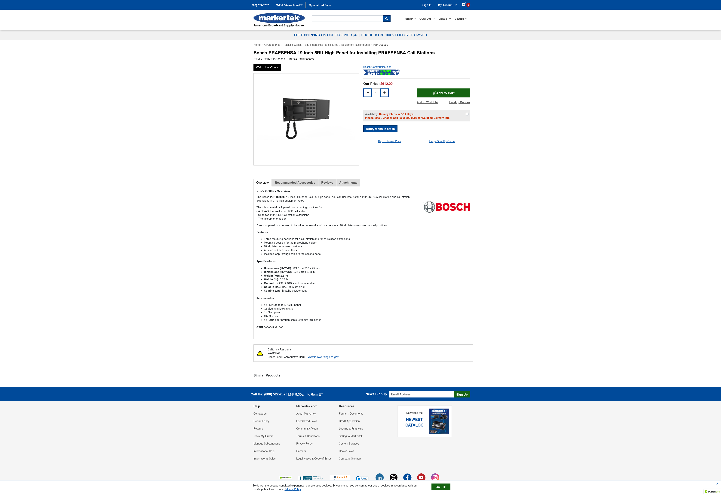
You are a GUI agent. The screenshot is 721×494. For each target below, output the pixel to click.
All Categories (272, 44)
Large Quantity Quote (442, 141)
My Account (446, 5)
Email (377, 118)
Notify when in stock (380, 128)
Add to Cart (445, 93)
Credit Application (349, 421)
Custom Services (349, 443)
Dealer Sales (346, 451)
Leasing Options (459, 102)
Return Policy (261, 421)
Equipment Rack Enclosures (321, 44)
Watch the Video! (267, 67)
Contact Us (260, 413)
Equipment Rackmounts (355, 44)
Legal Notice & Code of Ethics (314, 458)
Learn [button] (460, 18)
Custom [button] (425, 18)
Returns (258, 428)
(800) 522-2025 (260, 5)
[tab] (262, 182)
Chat (386, 118)
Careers (301, 451)
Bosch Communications (377, 67)
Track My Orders (263, 436)
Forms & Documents (351, 413)
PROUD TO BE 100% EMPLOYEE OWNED (394, 34)
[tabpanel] (363, 261)
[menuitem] (410, 18)
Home (257, 44)
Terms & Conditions (308, 436)
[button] (285, 478)
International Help (264, 451)
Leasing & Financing (351, 428)
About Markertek (306, 413)
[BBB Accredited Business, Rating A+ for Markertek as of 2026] (311, 478)
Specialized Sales (320, 5)
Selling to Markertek (351, 436)
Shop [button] (409, 18)
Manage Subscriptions (266, 443)
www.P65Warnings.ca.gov (323, 357)
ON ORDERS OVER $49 (326, 34)
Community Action (307, 428)
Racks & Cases (293, 44)
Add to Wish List (427, 102)
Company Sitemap (350, 458)
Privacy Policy (304, 443)
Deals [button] (443, 18)
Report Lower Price (389, 141)
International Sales (264, 458)
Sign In (426, 5)
